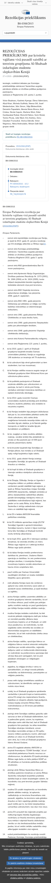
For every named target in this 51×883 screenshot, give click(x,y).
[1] (45, 244)
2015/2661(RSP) (23, 146)
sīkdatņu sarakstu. (33, 878)
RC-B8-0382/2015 (25, 137)
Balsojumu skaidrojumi (19, 187)
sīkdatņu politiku (16, 878)
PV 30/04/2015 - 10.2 (19, 184)
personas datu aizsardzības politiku (24, 875)
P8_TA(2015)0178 (18, 194)
